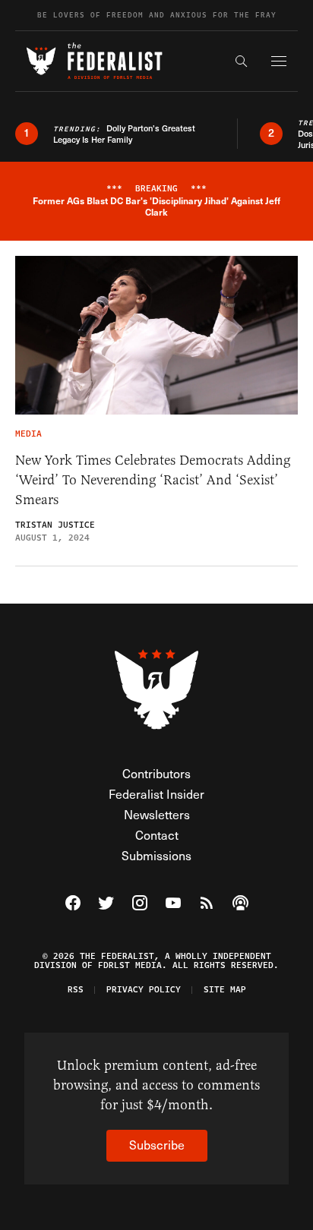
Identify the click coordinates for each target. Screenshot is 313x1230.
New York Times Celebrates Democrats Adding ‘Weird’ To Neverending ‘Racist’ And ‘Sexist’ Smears (152, 480)
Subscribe (157, 1145)
